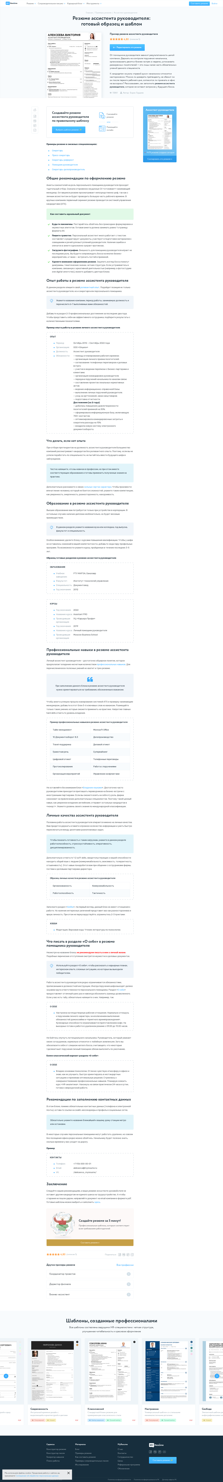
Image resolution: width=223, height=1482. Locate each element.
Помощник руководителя (65, 164)
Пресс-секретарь (61, 155)
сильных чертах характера (97, 487)
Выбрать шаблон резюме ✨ (69, 129)
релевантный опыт (89, 287)
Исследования (82, 1464)
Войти (214, 3)
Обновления (124, 1468)
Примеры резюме (83, 1453)
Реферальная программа (129, 1464)
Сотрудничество (125, 1457)
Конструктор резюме (56, 1449)
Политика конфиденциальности (119, 1480)
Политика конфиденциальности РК (146, 1480)
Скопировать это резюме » (159, 159)
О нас (120, 1449)
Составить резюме (199, 3)
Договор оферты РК (169, 1480)
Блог (77, 1449)
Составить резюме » (90, 1242)
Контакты (122, 1453)
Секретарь (57, 150)
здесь (97, 1202)
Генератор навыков (55, 1457)
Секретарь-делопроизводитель (68, 169)
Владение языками (92, 787)
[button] (6, 1376)
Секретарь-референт (63, 160)
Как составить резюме (85, 1457)
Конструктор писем (55, 1453)
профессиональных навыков (111, 664)
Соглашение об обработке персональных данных (37, 1475)
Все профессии (125, 1265)
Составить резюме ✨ (163, 1460)
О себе (121, 990)
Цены (120, 1460)
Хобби (70, 907)
